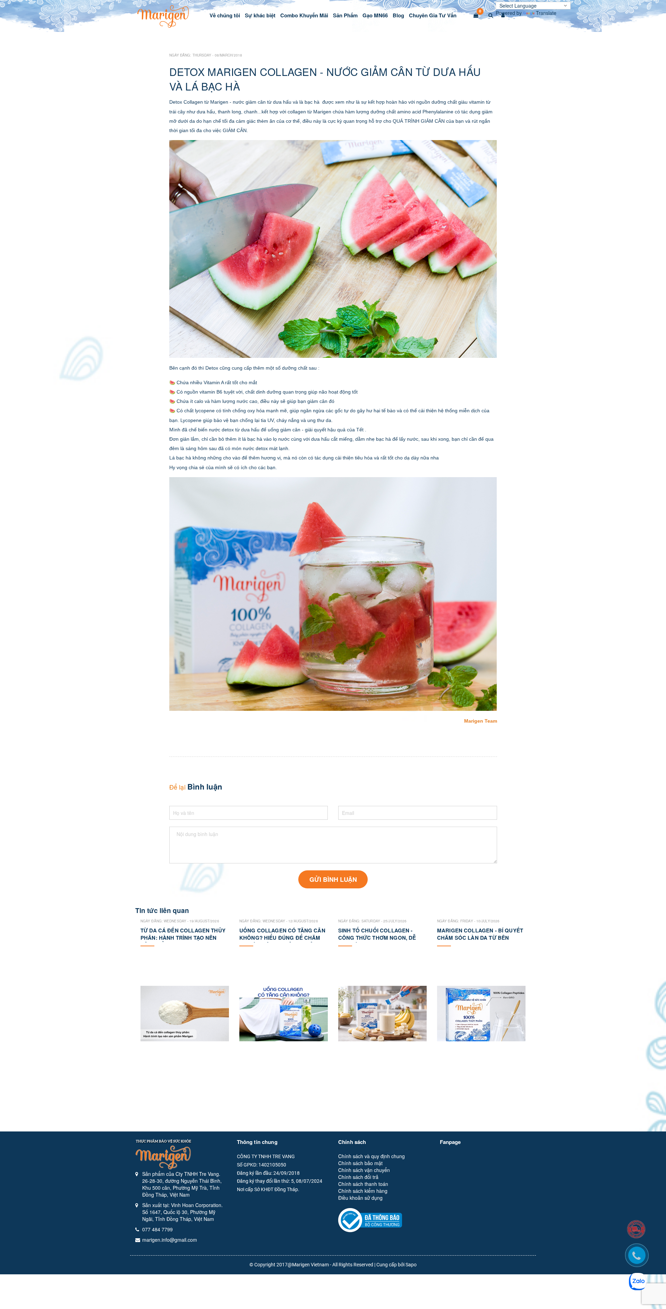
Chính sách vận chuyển (364, 1169)
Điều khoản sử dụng (360, 1197)
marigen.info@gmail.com (169, 1239)
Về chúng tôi (225, 15)
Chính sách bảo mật (360, 1163)
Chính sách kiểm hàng (362, 1190)
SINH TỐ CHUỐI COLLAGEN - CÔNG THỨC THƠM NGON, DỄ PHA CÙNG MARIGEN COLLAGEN (381, 938)
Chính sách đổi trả (358, 1176)
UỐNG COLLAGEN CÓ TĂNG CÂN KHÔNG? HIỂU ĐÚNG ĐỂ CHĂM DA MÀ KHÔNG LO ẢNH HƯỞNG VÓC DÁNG (282, 941)
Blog (398, 15)
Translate (546, 12)
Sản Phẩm (345, 15)
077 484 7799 (157, 1229)
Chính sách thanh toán (363, 1183)
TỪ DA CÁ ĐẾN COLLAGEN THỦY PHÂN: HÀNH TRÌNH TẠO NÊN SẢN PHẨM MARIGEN (182, 938)
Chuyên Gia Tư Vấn (432, 15)
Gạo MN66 (375, 15)
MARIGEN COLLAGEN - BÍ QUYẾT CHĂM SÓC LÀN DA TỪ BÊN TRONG (480, 938)
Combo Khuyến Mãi (304, 15)
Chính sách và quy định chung (371, 1156)
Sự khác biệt (260, 15)
